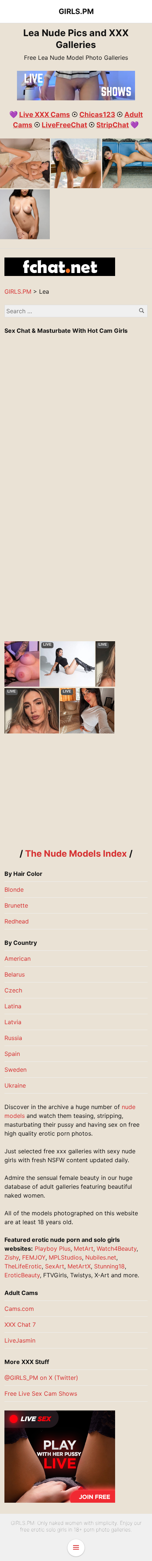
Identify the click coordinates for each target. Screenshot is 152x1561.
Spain (12, 1053)
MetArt (83, 1248)
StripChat (112, 125)
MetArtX (79, 1266)
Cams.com (19, 1308)
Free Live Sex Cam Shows (40, 1393)
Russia (13, 1038)
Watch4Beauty (117, 1248)
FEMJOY (33, 1257)
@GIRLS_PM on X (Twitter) (41, 1377)
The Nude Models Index (76, 853)
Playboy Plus (52, 1248)
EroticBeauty (22, 1275)
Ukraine (15, 1085)
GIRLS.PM (76, 11)
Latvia (12, 1022)
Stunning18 (109, 1266)
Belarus (14, 974)
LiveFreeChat (64, 125)
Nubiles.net (100, 1257)
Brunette (16, 905)
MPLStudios (65, 1257)
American (17, 958)
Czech (13, 990)
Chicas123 (97, 114)
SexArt (54, 1266)
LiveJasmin (19, 1340)
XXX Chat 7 (20, 1324)
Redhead (16, 921)
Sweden (15, 1069)
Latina (12, 1006)
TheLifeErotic (23, 1266)
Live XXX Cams (44, 114)
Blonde (14, 889)
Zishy (11, 1257)
